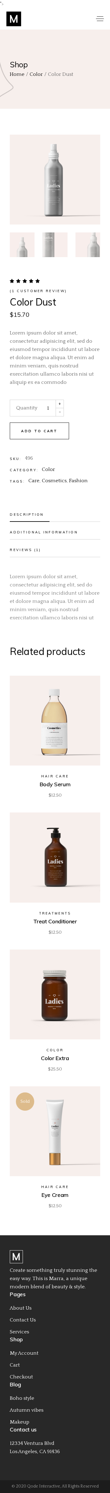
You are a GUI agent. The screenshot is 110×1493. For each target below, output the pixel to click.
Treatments (55, 913)
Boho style (22, 1398)
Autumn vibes (26, 1410)
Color (48, 469)
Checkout (21, 1377)
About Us (20, 1308)
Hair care (55, 776)
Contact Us (23, 1320)
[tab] (55, 516)
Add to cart (39, 431)
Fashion (78, 480)
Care (33, 480)
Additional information (44, 532)
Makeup (19, 1422)
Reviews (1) (25, 550)
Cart (15, 1365)
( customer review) (38, 291)
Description (27, 514)
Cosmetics (54, 480)
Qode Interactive (43, 1486)
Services (19, 1332)
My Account (24, 1353)
